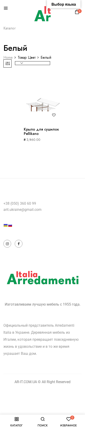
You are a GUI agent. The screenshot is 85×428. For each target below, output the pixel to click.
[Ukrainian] (5, 225)
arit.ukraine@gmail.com (22, 209)
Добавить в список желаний (54, 115)
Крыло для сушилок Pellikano (41, 131)
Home (8, 57)
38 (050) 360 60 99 (20, 203)
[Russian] (10, 225)
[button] (78, 13)
